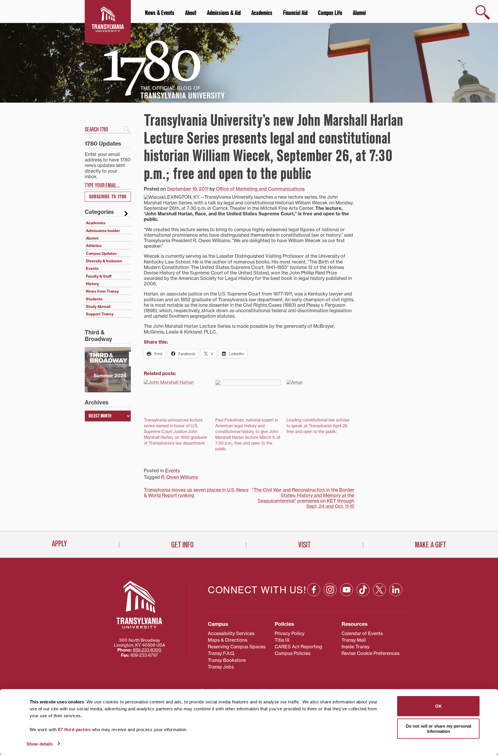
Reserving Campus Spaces (236, 646)
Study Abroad (98, 306)
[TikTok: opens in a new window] (362, 589)
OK (438, 706)
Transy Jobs (221, 667)
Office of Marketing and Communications (260, 189)
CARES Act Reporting (298, 646)
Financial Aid (295, 13)
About (190, 13)
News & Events (159, 13)
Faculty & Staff (99, 276)
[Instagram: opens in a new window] (330, 589)
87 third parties (74, 729)
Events (172, 470)
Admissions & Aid (224, 13)
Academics (261, 13)
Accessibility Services (231, 633)
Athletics (94, 245)
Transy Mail (354, 640)
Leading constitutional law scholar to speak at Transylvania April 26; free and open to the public (318, 425)
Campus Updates (101, 253)
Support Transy (100, 314)
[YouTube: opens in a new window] (346, 589)
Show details (40, 743)
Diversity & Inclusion (104, 261)
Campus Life (330, 13)
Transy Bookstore (227, 660)
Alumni (359, 13)
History (92, 283)
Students (94, 299)
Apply (59, 544)
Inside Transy (355, 646)
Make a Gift (430, 545)
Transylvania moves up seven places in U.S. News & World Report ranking (196, 492)
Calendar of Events (362, 633)
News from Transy (102, 291)
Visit (304, 545)
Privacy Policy (289, 633)
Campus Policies (292, 653)
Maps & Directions (227, 640)
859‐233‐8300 (147, 650)
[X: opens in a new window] (379, 589)
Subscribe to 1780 (108, 197)
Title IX (282, 640)
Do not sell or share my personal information (438, 728)
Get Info (182, 545)
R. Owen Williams (179, 477)
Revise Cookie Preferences (370, 653)
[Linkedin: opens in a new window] (395, 589)
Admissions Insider (103, 230)
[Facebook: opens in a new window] (313, 589)
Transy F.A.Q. (221, 653)
